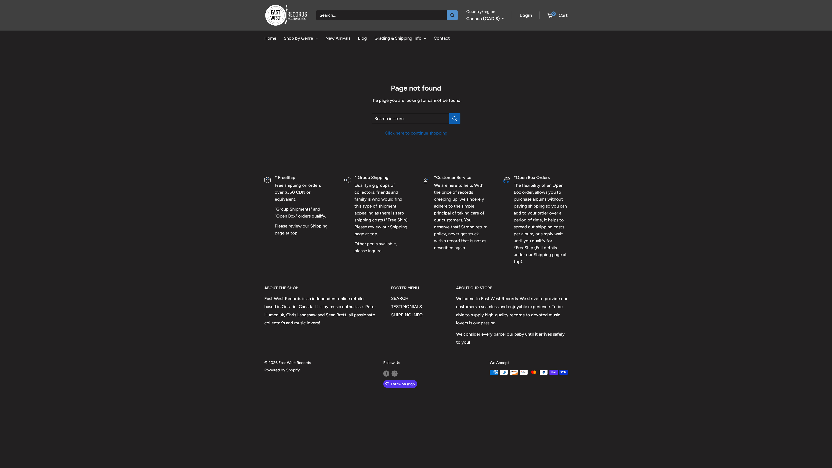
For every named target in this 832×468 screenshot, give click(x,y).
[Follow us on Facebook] (386, 373)
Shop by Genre (298, 38)
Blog (362, 38)
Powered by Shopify (282, 370)
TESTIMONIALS (406, 306)
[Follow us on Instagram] (395, 373)
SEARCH (399, 298)
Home (270, 38)
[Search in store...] (454, 118)
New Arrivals (337, 38)
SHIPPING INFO (407, 314)
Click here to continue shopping (416, 133)
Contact (442, 38)
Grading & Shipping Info (397, 38)
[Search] (452, 15)
